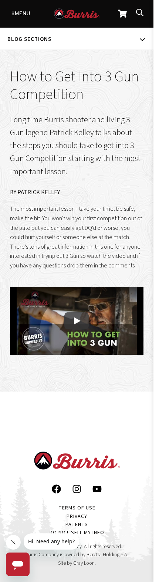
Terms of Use (76, 508)
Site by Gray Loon (76, 563)
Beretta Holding (103, 554)
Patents (76, 524)
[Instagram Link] (76, 490)
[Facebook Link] (56, 490)
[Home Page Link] (77, 462)
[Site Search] (139, 13)
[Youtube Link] (97, 490)
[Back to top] (140, 538)
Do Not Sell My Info (77, 532)
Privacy (77, 516)
